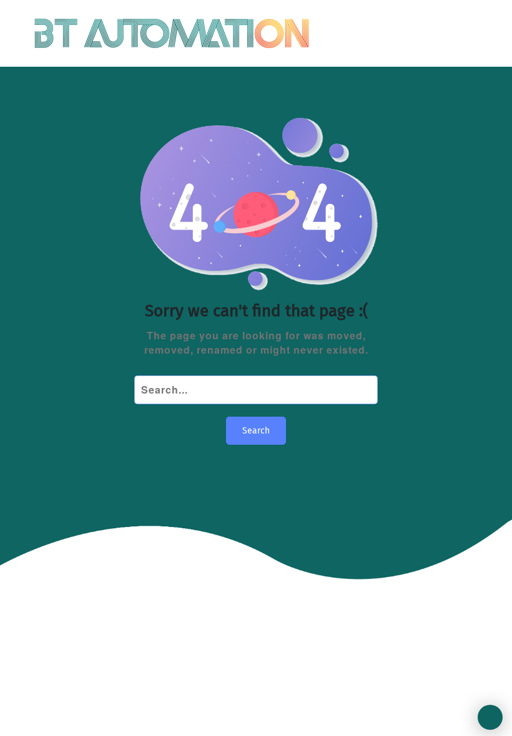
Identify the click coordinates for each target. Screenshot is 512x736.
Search (256, 430)
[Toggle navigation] (467, 33)
